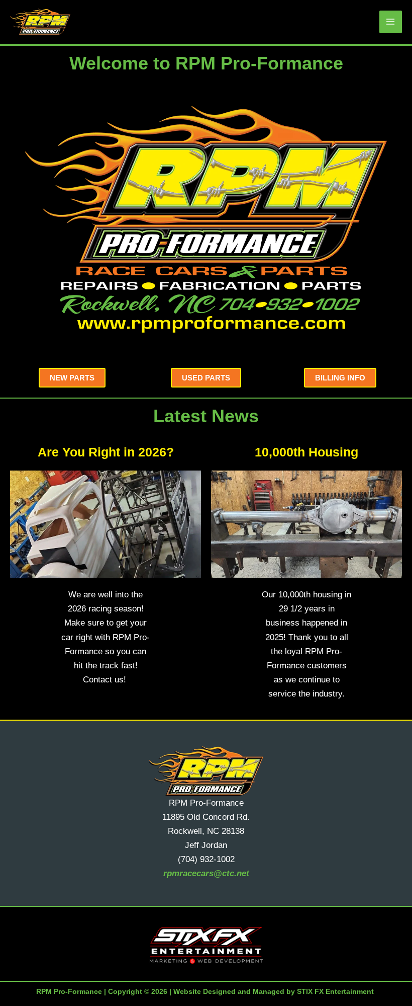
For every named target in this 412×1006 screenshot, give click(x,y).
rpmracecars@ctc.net (206, 873)
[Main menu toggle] (390, 22)
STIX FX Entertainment (335, 991)
